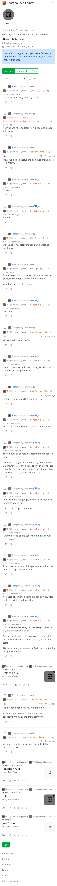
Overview (8, 71)
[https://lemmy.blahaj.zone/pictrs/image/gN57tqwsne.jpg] (49, 827)
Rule (31, 268)
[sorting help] (30, 78)
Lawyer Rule (35, 91)
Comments (22, 71)
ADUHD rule (34, 238)
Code (5, 875)
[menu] (53, 3)
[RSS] (34, 78)
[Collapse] (5, 86)
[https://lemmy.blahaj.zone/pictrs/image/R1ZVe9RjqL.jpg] (49, 772)
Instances (7, 864)
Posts (34, 71)
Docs (5, 870)
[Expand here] (49, 676)
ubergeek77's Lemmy (21, 3)
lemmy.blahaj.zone (10, 676)
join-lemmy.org (10, 881)
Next (5, 844)
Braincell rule (35, 183)
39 (5, 685)
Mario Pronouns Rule (38, 332)
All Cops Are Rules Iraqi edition (16, 121)
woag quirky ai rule (38, 152)
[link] (48, 91)
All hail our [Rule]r (37, 737)
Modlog (6, 859)
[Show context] (44, 91)
